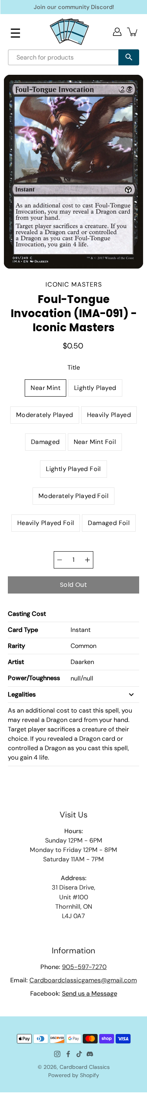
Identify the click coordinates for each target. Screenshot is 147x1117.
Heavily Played (109, 415)
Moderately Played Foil (73, 496)
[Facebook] (68, 1054)
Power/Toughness (34, 678)
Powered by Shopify (73, 1075)
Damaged (45, 442)
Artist (16, 662)
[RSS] (90, 1054)
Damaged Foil (109, 523)
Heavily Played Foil (45, 523)
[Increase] (87, 559)
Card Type (23, 630)
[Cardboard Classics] (69, 31)
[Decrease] (59, 559)
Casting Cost (27, 614)
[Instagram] (57, 1054)
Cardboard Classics (85, 1066)
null (76, 678)
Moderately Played (44, 415)
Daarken (82, 662)
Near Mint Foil (95, 442)
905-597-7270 (84, 967)
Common (83, 646)
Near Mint (45, 388)
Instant (81, 630)
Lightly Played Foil (73, 469)
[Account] (117, 31)
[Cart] (133, 31)
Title (73, 367)
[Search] (128, 57)
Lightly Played (95, 388)
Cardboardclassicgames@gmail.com (83, 980)
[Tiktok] (79, 1054)
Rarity (16, 646)
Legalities (22, 694)
